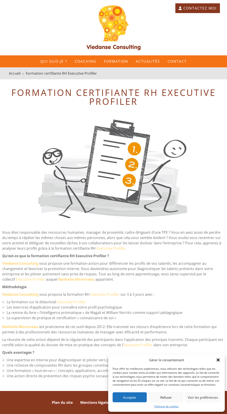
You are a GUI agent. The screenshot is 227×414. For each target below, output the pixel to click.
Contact (177, 61)
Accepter (129, 397)
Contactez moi (200, 8)
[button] (218, 360)
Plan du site (62, 402)
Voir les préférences (203, 397)
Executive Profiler (110, 248)
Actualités (148, 61)
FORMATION (116, 61)
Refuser (166, 397)
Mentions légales (95, 402)
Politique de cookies (166, 406)
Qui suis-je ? (53, 61)
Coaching (85, 61)
